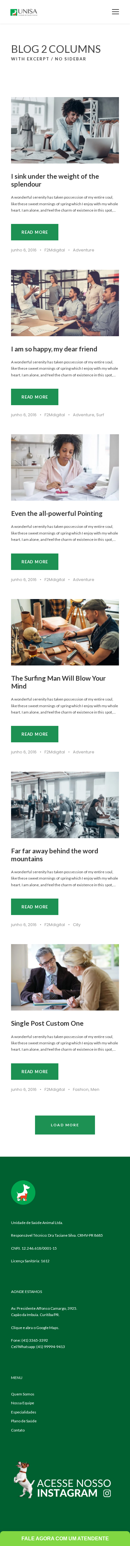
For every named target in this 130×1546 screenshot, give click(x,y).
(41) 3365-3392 (34, 1340)
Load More (65, 1124)
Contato (18, 1430)
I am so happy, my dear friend (54, 349)
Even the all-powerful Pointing (57, 513)
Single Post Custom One (47, 1023)
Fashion (81, 1089)
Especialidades (23, 1412)
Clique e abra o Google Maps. (35, 1327)
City (76, 925)
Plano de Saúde (24, 1421)
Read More (34, 232)
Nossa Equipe (22, 1403)
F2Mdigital (54, 250)
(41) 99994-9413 (50, 1346)
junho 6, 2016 (24, 250)
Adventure (83, 250)
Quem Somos (22, 1394)
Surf (100, 415)
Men (95, 1089)
